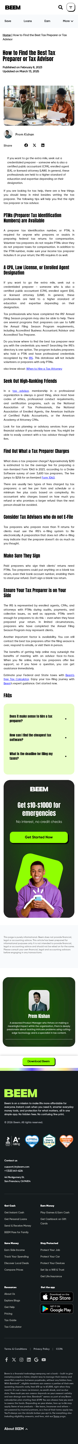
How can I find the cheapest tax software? (30, 737)
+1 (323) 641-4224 (13, 1171)
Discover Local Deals (16, 1263)
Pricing (8, 1313)
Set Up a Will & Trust (52, 1270)
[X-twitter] (14, 1359)
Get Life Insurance (51, 1276)
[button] (60, 7)
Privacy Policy (42, 1349)
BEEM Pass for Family (16, 1232)
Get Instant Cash (14, 1212)
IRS (31, 358)
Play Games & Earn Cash (54, 1212)
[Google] (36, 1359)
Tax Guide (10, 1320)
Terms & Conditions (15, 1349)
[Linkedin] (29, 1359)
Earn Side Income (14, 1250)
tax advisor (21, 391)
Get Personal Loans (15, 1219)
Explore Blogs (12, 1300)
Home (7, 35)
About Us (9, 1294)
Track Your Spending (16, 1256)
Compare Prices (13, 1270)
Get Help (9, 1307)
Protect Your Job (50, 1250)
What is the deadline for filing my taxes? (31, 756)
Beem (7, 683)
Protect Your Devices (52, 1263)
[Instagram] (21, 1359)
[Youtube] (44, 1359)
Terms (56, 1416)
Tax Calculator (13, 1327)
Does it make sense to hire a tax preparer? (31, 718)
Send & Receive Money (17, 1225)
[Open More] (72, 21)
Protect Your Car (50, 1256)
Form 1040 (48, 477)
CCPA (59, 1349)
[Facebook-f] (6, 1359)
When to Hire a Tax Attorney (44, 368)
